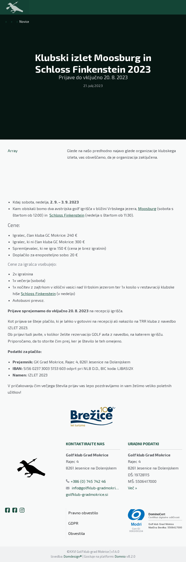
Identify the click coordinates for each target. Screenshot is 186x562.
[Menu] (41, 7)
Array (12, 150)
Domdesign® (73, 556)
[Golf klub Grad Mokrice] (14, 7)
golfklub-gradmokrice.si (87, 494)
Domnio (120, 556)
